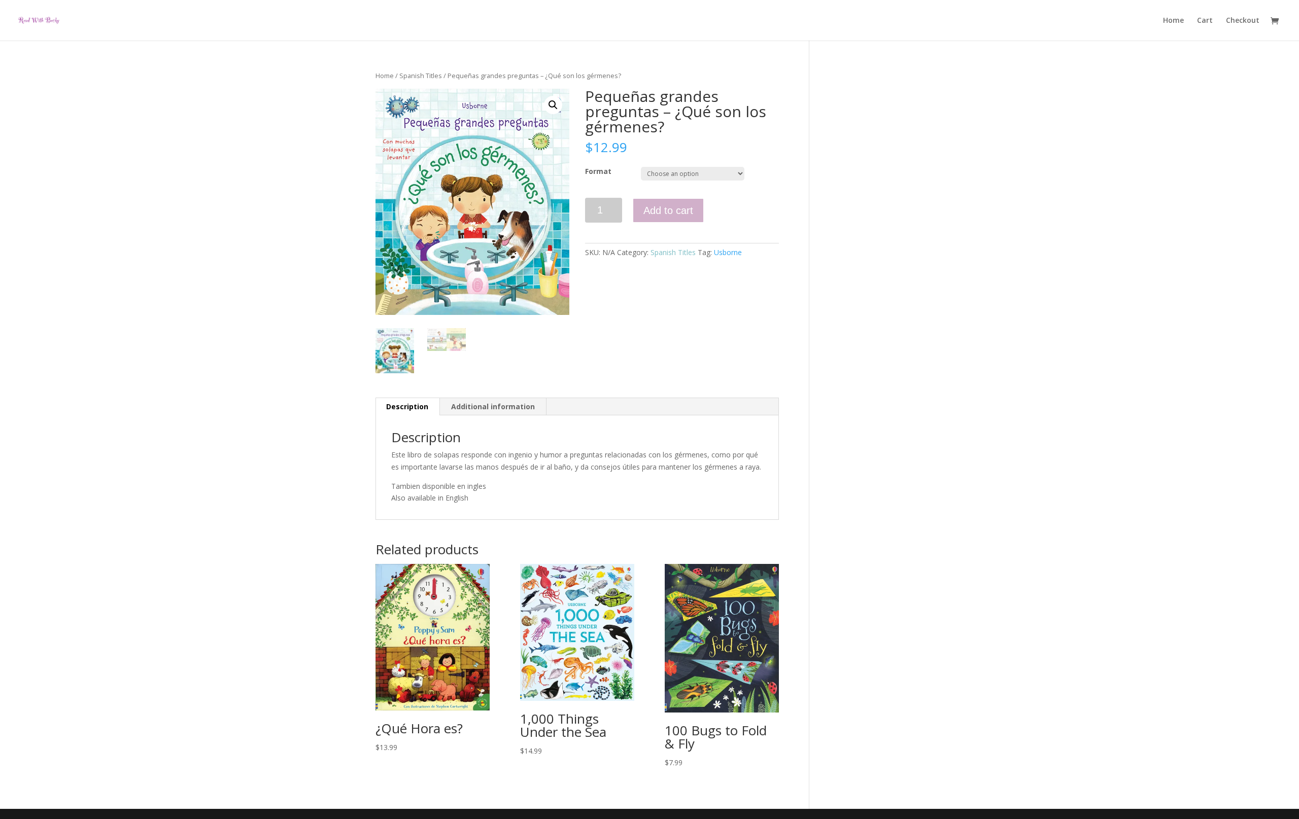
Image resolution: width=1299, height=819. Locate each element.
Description (407, 406)
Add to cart (668, 210)
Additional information (493, 406)
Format (598, 171)
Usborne (728, 252)
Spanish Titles (420, 75)
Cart (1205, 21)
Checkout (1242, 21)
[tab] (407, 406)
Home (1173, 21)
